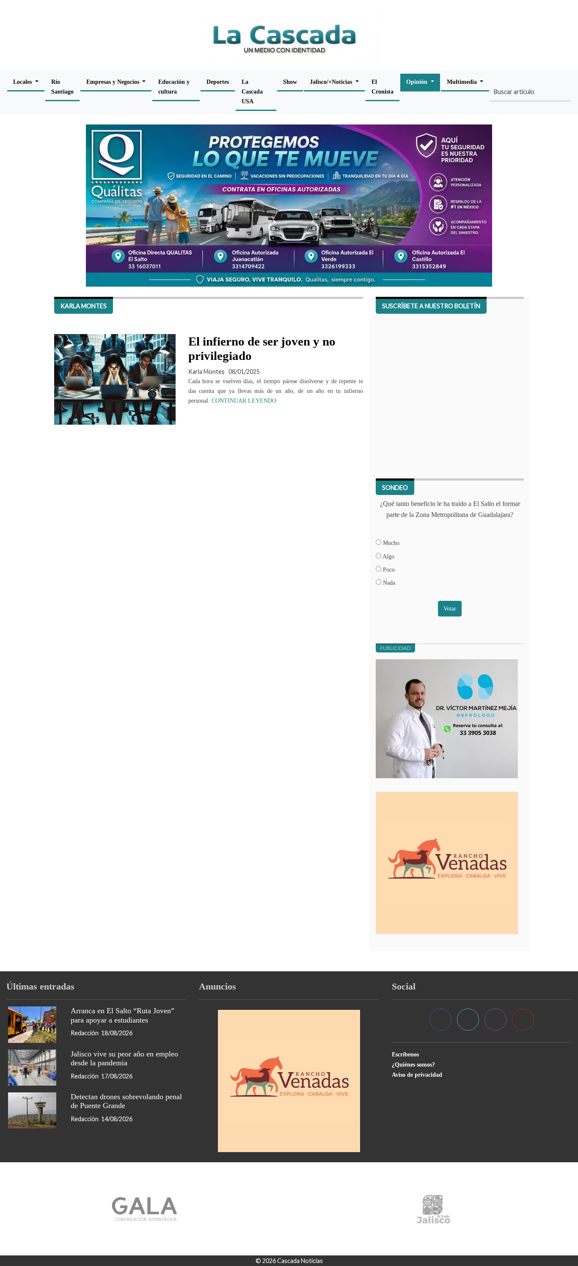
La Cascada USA (252, 91)
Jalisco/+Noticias (332, 81)
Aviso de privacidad (417, 1074)
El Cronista (383, 86)
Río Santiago (62, 86)
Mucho (390, 542)
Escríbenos (405, 1054)
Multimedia (463, 81)
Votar (449, 608)
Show (290, 81)
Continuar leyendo (244, 401)
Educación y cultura (174, 86)
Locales (23, 81)
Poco (388, 569)
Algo (387, 556)
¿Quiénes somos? (413, 1064)
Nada (388, 582)
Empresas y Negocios (113, 81)
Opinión (417, 81)
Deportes (217, 81)
